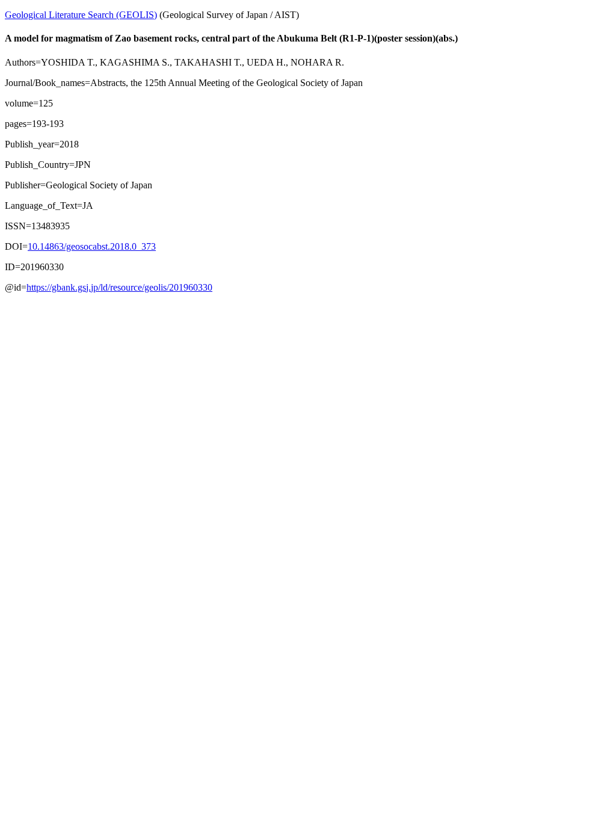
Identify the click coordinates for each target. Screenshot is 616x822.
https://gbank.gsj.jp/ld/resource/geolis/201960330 (119, 287)
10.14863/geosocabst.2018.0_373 (92, 246)
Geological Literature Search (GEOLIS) (81, 15)
